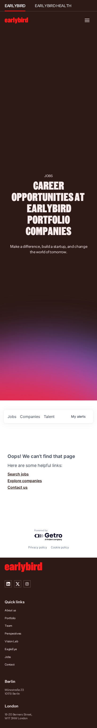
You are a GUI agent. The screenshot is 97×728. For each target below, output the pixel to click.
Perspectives (13, 633)
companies (30, 416)
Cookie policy (60, 547)
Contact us (18, 487)
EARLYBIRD (15, 5)
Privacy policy (37, 547)
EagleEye (11, 649)
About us (10, 610)
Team (8, 625)
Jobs (8, 657)
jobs (12, 416)
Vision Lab (11, 641)
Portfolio (10, 618)
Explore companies (25, 480)
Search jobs (18, 474)
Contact (9, 664)
